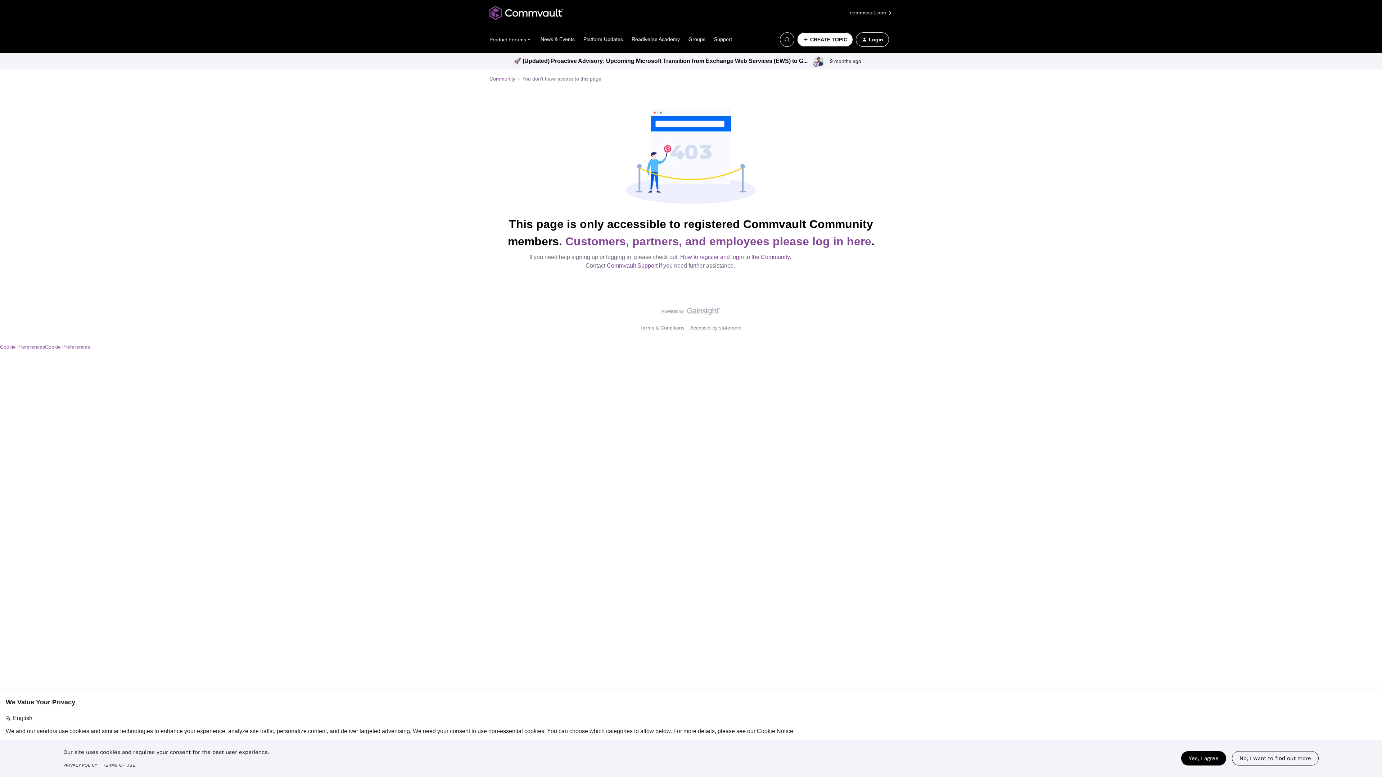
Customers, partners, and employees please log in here (718, 241)
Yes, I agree (1204, 758)
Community (502, 79)
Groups (696, 39)
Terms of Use (119, 765)
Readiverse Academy (656, 39)
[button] (825, 39)
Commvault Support (632, 266)
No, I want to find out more (1275, 758)
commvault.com (869, 12)
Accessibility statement (716, 328)
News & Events (558, 39)
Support (723, 39)
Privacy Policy (80, 765)
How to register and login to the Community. (735, 257)
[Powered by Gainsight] (691, 313)
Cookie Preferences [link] (67, 347)
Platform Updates (603, 39)
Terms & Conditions (662, 328)
